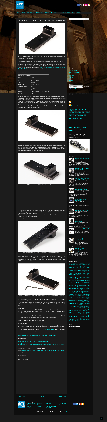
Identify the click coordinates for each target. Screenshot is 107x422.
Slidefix (70, 309)
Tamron (71, 313)
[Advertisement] (50, 5)
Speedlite (71, 310)
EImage (88, 274)
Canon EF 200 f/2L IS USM (42, 350)
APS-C (71, 263)
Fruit (73, 279)
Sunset (71, 312)
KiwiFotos (71, 285)
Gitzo (70, 280)
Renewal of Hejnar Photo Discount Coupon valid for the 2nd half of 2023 (79, 118)
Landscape (87, 285)
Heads (82, 280)
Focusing (80, 277)
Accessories (77, 263)
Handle (78, 280)
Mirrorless (88, 292)
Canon (33, 350)
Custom (80, 273)
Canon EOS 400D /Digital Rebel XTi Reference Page (82, 179)
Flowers (75, 277)
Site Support (48, 407)
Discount (79, 274)
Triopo (88, 315)
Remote (77, 303)
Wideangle (88, 319)
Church (76, 270)
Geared (81, 279)
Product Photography (73, 300)
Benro (77, 266)
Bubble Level (72, 267)
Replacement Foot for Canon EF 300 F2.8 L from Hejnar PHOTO (33, 341)
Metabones (79, 292)
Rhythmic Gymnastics (85, 303)
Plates (87, 299)
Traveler (76, 315)
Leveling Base (73, 288)
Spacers (79, 309)
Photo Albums (54, 12)
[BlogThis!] (39, 348)
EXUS (70, 276)
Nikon (81, 294)
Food (84, 277)
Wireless (70, 320)
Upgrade (81, 317)
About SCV (48, 403)
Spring (84, 310)
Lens (58, 350)
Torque (88, 313)
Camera (79, 267)
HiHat (82, 282)
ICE (74, 283)
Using (70, 319)
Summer (88, 310)
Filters (74, 276)
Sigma (79, 307)
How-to (71, 283)
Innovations (72, 74)
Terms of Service (63, 404)
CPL (76, 267)
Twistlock (82, 316)
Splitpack (76, 310)
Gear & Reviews (30, 12)
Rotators (71, 304)
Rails (88, 302)
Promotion (81, 300)
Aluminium (71, 264)
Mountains (75, 294)
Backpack (85, 264)
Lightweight (87, 288)
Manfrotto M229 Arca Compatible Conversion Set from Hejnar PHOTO (81, 249)
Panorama (78, 297)
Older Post (62, 396)
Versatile (74, 319)
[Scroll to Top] (101, 419)
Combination (72, 271)
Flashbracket (87, 276)
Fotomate (88, 277)
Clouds (88, 270)
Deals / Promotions (74, 72)
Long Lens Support (76, 290)
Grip (76, 280)
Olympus (75, 295)
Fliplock (71, 277)
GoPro (73, 280)
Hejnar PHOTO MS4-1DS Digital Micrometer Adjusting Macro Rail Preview (78, 129)
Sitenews (71, 79)
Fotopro (70, 279)
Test (79, 313)
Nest (79, 294)
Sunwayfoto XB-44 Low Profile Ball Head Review (82, 169)
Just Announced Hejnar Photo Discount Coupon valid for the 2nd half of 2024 (78, 115)
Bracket (88, 266)
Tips (84, 313)
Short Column (75, 307)
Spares (83, 309)
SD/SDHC (81, 304)
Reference (72, 303)
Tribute (85, 315)
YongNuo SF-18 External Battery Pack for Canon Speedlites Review (80, 220)
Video (81, 319)
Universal (71, 317)
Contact (78, 12)
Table (84, 312)
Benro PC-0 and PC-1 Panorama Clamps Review (81, 189)
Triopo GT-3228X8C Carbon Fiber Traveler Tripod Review (81, 210)
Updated (76, 317)
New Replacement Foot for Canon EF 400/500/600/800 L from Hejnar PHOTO (36, 343)
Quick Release (82, 302)
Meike (88, 291)
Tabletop (88, 312)
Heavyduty (87, 280)
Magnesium (71, 291)
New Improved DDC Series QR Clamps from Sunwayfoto (82, 229)
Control (82, 271)
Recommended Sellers (64, 12)
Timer (81, 313)
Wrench (73, 320)
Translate (74, 88)
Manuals (80, 291)
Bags (88, 264)
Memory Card (72, 292)
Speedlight (87, 309)
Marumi (83, 291)
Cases (79, 269)
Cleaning (84, 270)
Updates (71, 80)
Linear (70, 290)
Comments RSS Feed (76, 105)
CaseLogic (75, 269)
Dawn (88, 273)
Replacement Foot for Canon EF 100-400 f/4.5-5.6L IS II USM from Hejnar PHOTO (37, 335)
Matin (86, 291)
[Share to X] (40, 348)
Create (76, 273)
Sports (81, 310)
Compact (77, 271)
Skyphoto (86, 307)
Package (84, 295)
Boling (84, 266)
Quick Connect (75, 302)
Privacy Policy (62, 403)
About (73, 12)
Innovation (83, 283)
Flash (82, 276)
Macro (83, 290)
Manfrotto (76, 291)
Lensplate (20, 352)
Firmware (78, 276)
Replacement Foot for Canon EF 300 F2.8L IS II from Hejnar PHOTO (34, 340)
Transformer (71, 315)
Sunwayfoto (78, 312)
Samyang (85, 304)
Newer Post (21, 396)
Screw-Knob (76, 306)
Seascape (87, 306)
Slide (89, 307)
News (23, 12)
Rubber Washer (76, 304)
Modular (71, 294)
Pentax (76, 299)
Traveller (81, 315)
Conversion (87, 271)
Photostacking (81, 299)
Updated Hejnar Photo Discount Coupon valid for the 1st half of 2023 (78, 120)
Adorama (88, 263)
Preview (28, 352)
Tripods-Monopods (74, 316)
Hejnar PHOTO (52, 350)
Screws (82, 306)
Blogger (68, 411)
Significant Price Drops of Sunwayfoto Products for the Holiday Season (81, 240)
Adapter (83, 263)
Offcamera (71, 295)
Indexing (77, 283)
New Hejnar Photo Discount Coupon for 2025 (79, 112)
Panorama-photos (86, 297)
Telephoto (75, 313)
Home (18, 12)
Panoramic (72, 299)
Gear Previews (39, 12)
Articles (47, 12)
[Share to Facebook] (42, 348)
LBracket (76, 285)
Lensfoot (62, 350)
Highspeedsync (87, 282)
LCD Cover (81, 285)
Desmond (71, 274)
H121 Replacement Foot (33, 325)
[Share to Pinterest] (44, 348)
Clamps (80, 270)
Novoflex (88, 294)
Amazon (76, 264)
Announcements (73, 70)
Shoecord (70, 307)
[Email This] (37, 348)
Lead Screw (72, 287)
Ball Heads (72, 266)
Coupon (71, 273)
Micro (84, 292)
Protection (86, 300)
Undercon (87, 316)
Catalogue (71, 270)
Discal (75, 274)
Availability (80, 264)
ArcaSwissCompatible (26, 350)
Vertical (78, 319)
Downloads (84, 274)
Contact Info (48, 404)
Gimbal (85, 279)
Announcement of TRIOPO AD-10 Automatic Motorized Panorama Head (82, 199)
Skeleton (82, 307)
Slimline (73, 309)
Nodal (84, 294)
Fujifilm (77, 279)
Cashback (84, 269)
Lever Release (80, 288)
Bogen (80, 266)
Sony (76, 309)
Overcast (79, 295)
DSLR (85, 273)
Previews (71, 75)
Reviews (71, 77)
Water (84, 319)
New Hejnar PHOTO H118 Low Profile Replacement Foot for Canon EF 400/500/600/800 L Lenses (41, 344)
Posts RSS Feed (75, 103)
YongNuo (77, 320)
